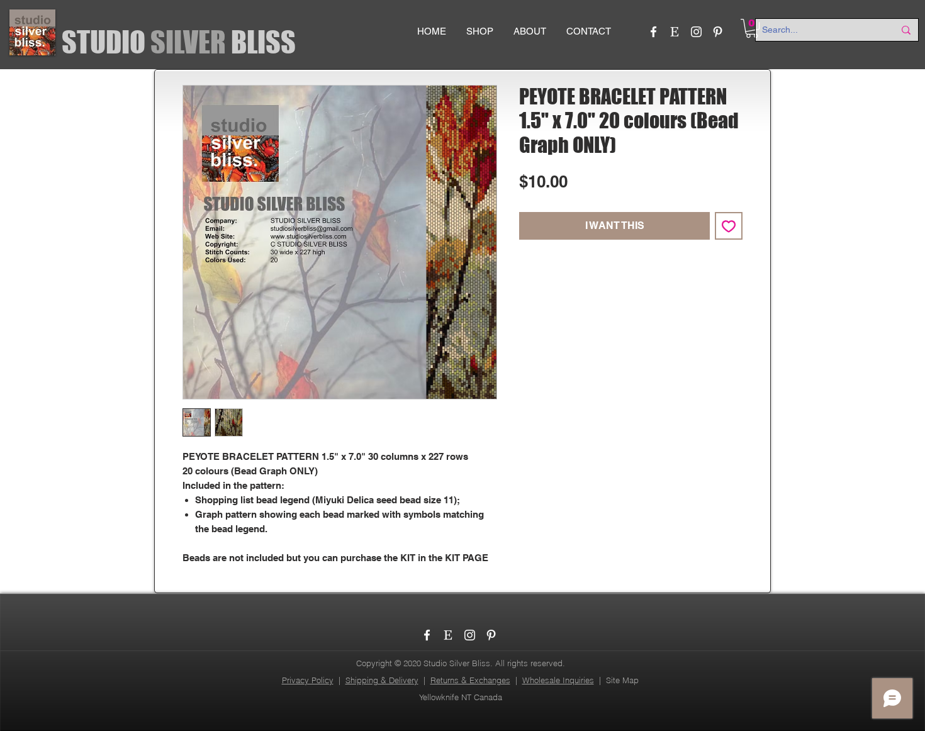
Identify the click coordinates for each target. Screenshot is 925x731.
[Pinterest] (717, 32)
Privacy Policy (308, 680)
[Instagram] (696, 32)
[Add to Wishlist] (729, 226)
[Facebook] (653, 32)
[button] (752, 28)
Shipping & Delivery (381, 680)
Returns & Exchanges (470, 680)
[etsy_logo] (675, 32)
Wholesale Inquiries (558, 680)
